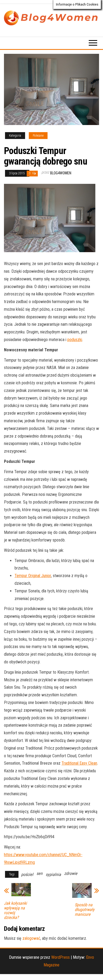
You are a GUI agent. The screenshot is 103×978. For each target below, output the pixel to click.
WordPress (60, 957)
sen (39, 873)
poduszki (74, 339)
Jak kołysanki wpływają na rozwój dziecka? (15, 910)
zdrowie (70, 873)
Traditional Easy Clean (79, 763)
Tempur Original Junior (33, 575)
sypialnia (53, 874)
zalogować (31, 938)
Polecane (38, 135)
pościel (27, 874)
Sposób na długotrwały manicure (85, 910)
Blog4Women (60, 173)
